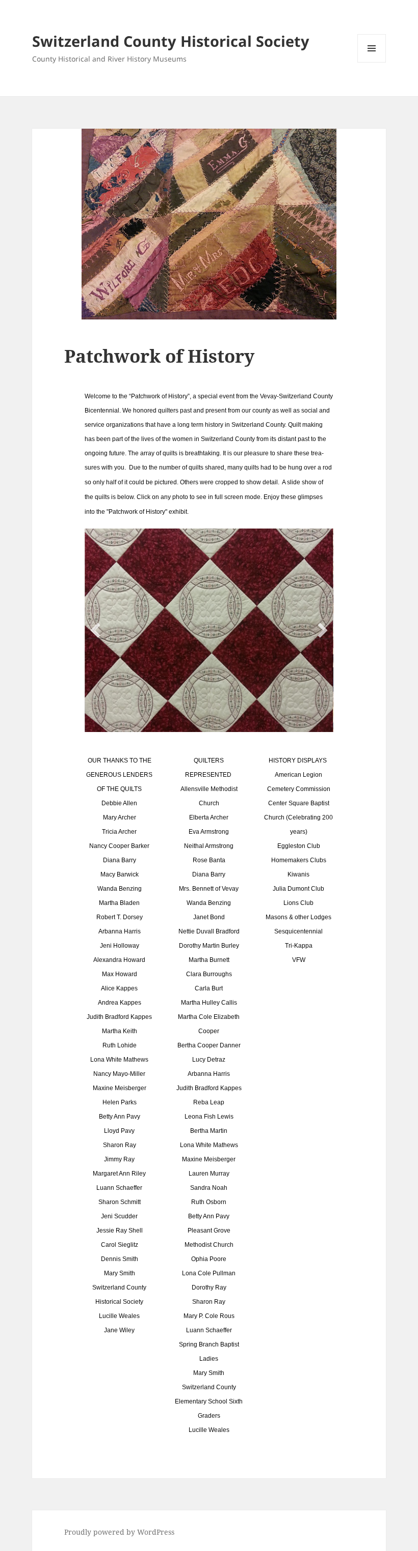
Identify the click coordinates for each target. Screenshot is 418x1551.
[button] (95, 630)
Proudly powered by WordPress (119, 1532)
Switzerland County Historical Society (170, 41)
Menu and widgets (372, 62)
